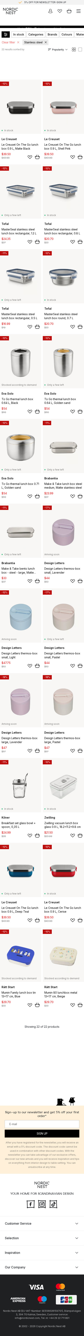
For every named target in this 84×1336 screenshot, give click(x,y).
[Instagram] (42, 1203)
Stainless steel (33, 42)
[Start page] (10, 11)
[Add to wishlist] (30, 157)
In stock (18, 34)
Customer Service (18, 1223)
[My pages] (50, 11)
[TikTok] (53, 1203)
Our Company (15, 1267)
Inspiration (12, 1253)
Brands (52, 34)
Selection (12, 1238)
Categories (35, 34)
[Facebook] (30, 1203)
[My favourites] (59, 11)
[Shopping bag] (69, 11)
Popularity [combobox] (58, 49)
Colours (67, 34)
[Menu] (78, 11)
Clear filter (8, 42)
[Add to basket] (37, 157)
